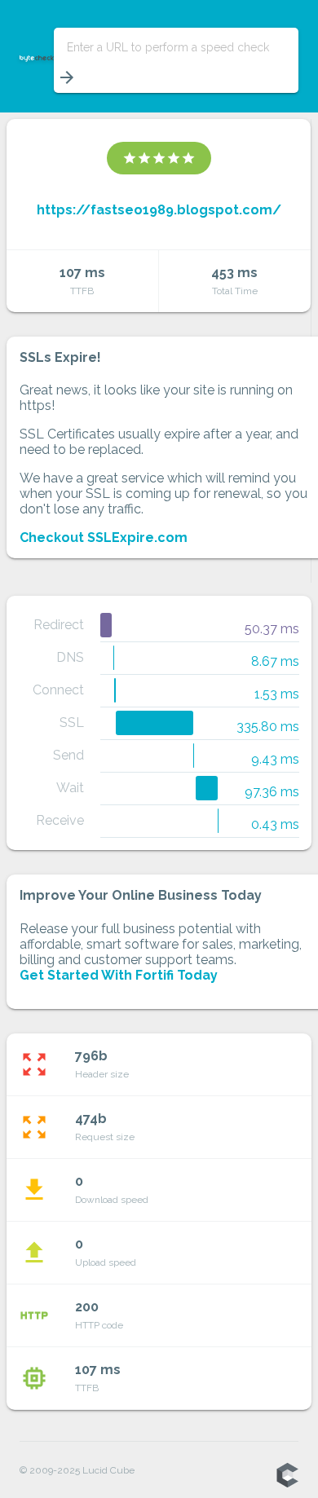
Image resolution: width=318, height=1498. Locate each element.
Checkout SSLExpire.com (104, 537)
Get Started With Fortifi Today (119, 975)
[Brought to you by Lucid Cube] (287, 1476)
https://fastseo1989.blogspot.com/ (159, 210)
